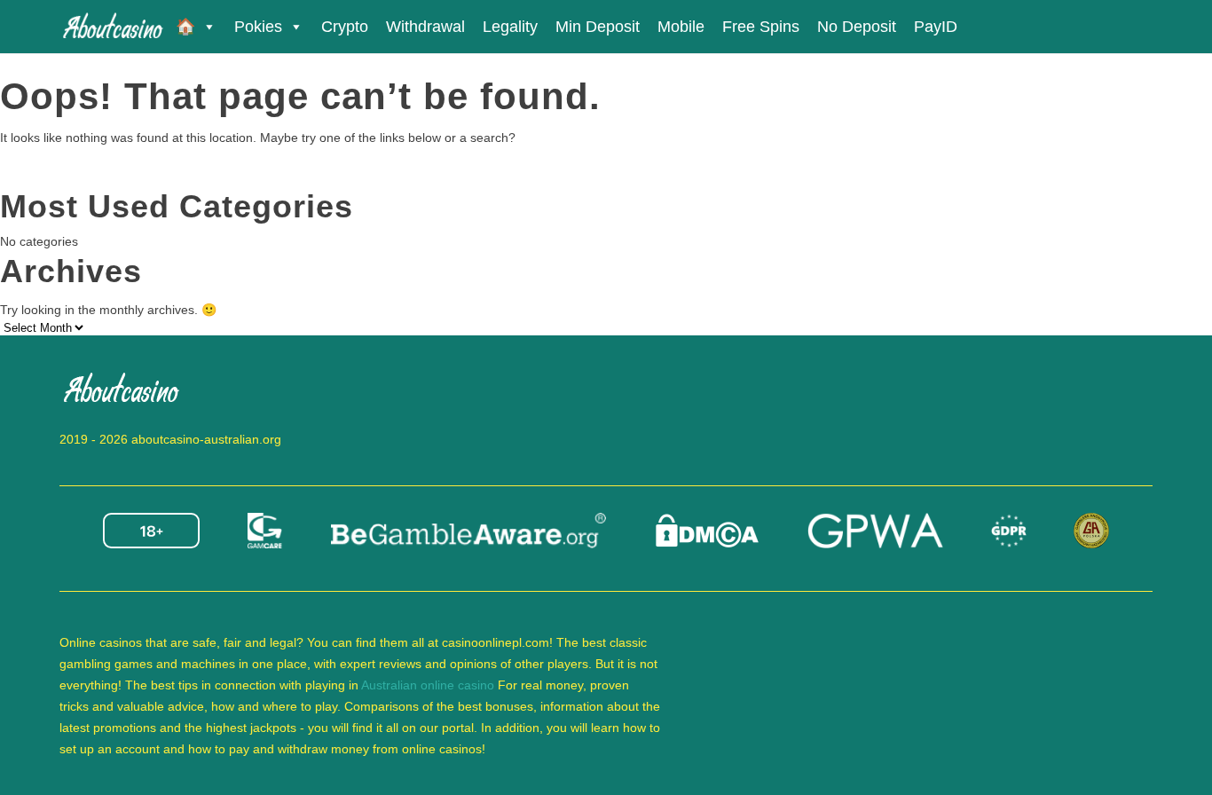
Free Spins (760, 26)
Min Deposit (597, 26)
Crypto (344, 26)
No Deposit (856, 26)
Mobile (680, 26)
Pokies (258, 26)
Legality (510, 26)
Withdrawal (425, 26)
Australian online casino (427, 685)
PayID (935, 26)
